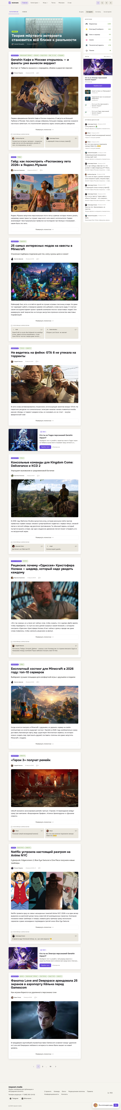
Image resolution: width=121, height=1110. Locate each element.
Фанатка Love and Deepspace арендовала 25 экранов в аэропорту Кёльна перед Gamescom (44, 984)
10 (50, 1066)
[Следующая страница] (55, 1067)
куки (110, 1105)
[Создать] (98, 3)
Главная (24, 3)
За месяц (98, 12)
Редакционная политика (76, 1093)
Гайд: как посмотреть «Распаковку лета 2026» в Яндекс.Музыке (41, 163)
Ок (116, 1105)
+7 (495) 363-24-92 (28, 1096)
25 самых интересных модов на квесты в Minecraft (41, 247)
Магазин (61, 3)
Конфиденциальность (51, 1096)
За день (81, 12)
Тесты (53, 3)
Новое (24, 12)
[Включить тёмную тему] (106, 3)
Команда (57, 1093)
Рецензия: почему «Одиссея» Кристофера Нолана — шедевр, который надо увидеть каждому (42, 568)
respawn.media (15, 1089)
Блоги (64, 1093)
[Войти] (110, 3)
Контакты (64, 1096)
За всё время (107, 12)
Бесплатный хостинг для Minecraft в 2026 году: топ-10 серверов (42, 670)
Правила (90, 1093)
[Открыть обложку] (44, 96)
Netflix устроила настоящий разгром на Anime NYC (40, 853)
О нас (69, 3)
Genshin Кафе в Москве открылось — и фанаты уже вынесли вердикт (40, 61)
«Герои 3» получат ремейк (30, 760)
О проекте (47, 1093)
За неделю (89, 12)
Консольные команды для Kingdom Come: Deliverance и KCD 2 (42, 464)
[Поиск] (102, 3)
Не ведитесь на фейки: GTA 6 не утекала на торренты (43, 354)
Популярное (13, 12)
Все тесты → (107, 56)
